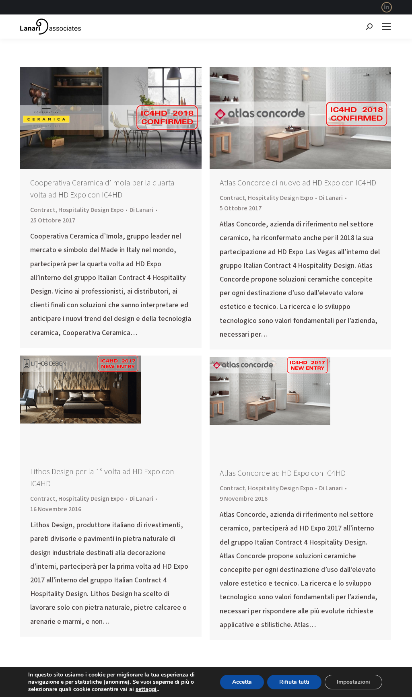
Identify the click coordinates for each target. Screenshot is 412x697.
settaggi (146, 689)
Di (141, 210)
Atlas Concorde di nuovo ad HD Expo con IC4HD (298, 183)
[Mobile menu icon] (386, 26)
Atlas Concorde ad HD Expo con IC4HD (283, 473)
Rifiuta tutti (294, 682)
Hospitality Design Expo (91, 210)
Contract (43, 210)
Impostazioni (353, 682)
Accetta (242, 682)
